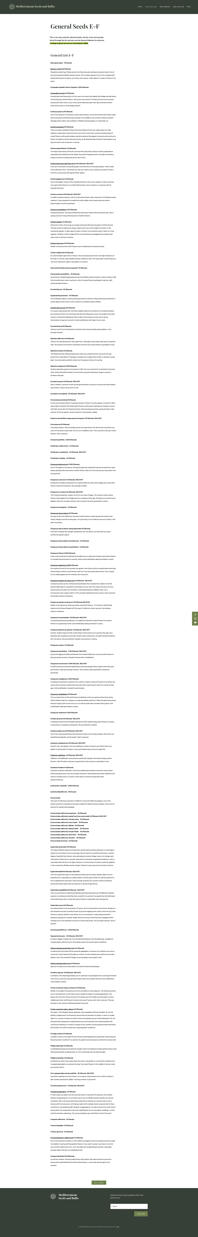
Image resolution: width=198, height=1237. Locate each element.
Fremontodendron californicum (62, 1138)
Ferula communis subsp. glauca (62, 1009)
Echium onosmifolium (58, 210)
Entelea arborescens (58, 308)
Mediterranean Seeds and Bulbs (35, 6)
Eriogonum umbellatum (59, 694)
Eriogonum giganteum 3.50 (60, 565)
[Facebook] (195, 614)
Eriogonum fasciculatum (59, 513)
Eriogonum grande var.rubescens (63, 581)
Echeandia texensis (58, 93)
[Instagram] (195, 618)
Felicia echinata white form (61, 963)
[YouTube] (195, 622)
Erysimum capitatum (58, 755)
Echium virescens (57, 243)
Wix (118, 1226)
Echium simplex (56, 222)
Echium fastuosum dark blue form (63, 163)
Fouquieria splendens (58, 1092)
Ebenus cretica (56, 69)
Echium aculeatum (57, 127)
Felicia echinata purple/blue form (63, 948)
